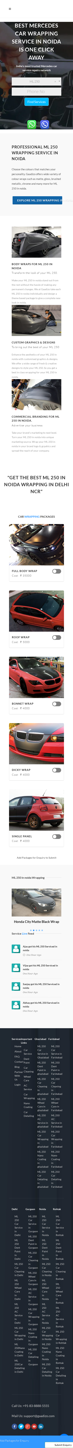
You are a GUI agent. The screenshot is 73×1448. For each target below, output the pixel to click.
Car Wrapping (29, 1096)
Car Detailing (29, 1114)
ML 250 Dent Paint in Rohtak (60, 1249)
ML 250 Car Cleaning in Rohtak (61, 1271)
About (18, 1051)
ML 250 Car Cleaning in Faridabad (56, 1086)
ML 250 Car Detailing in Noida (47, 1370)
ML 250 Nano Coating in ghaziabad (42, 1159)
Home (18, 1046)
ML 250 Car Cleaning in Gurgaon (33, 1260)
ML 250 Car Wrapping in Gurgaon (33, 1317)
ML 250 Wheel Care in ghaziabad (42, 1104)
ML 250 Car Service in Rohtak (60, 1226)
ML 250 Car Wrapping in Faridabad (56, 1139)
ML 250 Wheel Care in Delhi (18, 1289)
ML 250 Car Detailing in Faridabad (56, 1179)
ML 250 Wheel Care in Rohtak (60, 1293)
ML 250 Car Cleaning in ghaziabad (42, 1086)
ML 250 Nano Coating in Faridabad (56, 1159)
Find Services (36, 102)
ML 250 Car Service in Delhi (19, 1226)
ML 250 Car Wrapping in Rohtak (61, 1337)
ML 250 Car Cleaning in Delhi (19, 1269)
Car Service (28, 1051)
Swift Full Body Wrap (36, 894)
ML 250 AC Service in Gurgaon (33, 1297)
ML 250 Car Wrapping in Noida (47, 1333)
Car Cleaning (28, 1069)
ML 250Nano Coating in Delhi (20, 1350)
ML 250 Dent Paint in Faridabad (56, 1068)
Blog (17, 1066)
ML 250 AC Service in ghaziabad (42, 1121)
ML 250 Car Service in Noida (46, 1226)
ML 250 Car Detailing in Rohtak (61, 1375)
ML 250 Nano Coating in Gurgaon (33, 1337)
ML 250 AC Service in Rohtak (60, 1317)
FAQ (17, 1056)
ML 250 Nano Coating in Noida (46, 1352)
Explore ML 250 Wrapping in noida (39, 200)
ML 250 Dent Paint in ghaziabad (42, 1068)
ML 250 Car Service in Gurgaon (33, 1224)
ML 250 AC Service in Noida (46, 1313)
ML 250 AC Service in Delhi (19, 1313)
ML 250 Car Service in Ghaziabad (43, 1052)
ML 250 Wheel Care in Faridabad (56, 1104)
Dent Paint (27, 1060)
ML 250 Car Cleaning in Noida (47, 1269)
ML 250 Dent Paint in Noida (45, 1249)
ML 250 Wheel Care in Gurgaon (33, 1278)
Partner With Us (19, 1075)
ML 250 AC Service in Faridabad (56, 1121)
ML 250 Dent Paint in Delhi (18, 1249)
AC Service (28, 1087)
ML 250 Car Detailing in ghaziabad (42, 1179)
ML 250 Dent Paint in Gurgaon (33, 1242)
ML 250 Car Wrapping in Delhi (20, 1333)
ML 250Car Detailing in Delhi (20, 1366)
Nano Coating (28, 1105)
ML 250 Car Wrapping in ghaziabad (42, 1139)
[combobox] (36, 81)
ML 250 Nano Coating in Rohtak (60, 1355)
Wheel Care (27, 1078)
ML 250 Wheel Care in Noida (45, 1289)
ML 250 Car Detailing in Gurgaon (33, 1357)
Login (18, 1084)
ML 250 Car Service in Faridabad (56, 1052)
